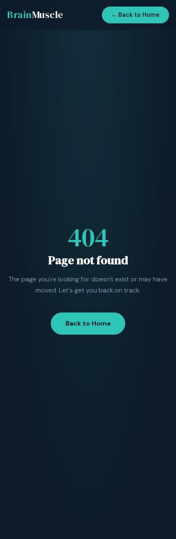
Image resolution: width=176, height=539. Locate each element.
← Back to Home (135, 14)
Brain (35, 14)
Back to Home (88, 323)
